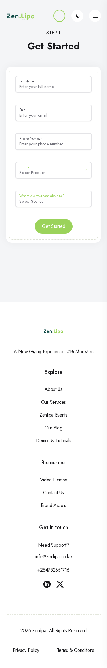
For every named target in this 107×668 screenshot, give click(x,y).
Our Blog (53, 427)
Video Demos (53, 479)
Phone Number (30, 138)
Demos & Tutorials (53, 440)
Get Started (53, 226)
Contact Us (53, 492)
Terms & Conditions (76, 650)
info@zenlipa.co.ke (53, 556)
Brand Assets (53, 505)
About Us (53, 389)
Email (23, 109)
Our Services (53, 402)
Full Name (26, 81)
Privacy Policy (26, 650)
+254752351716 (53, 569)
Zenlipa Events (53, 414)
